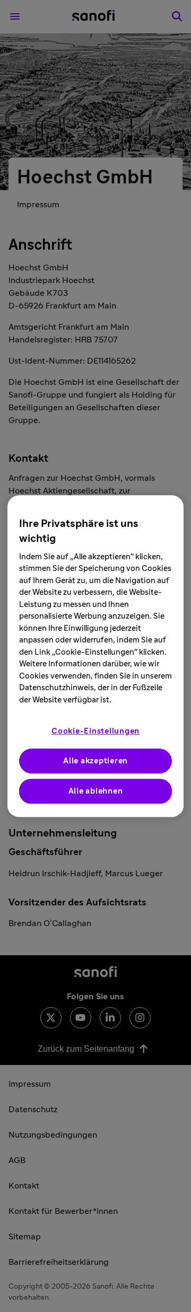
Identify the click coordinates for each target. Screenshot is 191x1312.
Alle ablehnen (95, 791)
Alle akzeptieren (95, 761)
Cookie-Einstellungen (95, 731)
